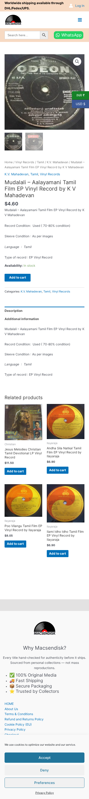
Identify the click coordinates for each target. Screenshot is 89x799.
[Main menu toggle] (80, 19)
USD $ (78, 103)
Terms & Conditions (19, 714)
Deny (44, 770)
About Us (11, 709)
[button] (77, 61)
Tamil (40, 162)
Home (9, 162)
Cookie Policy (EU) (18, 724)
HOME (9, 704)
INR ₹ (78, 95)
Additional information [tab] (22, 319)
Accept (45, 757)
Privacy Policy (44, 792)
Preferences (44, 783)
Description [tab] (14, 311)
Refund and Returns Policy (24, 719)
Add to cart (17, 277)
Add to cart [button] (15, 471)
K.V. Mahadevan (57, 162)
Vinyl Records (24, 162)
